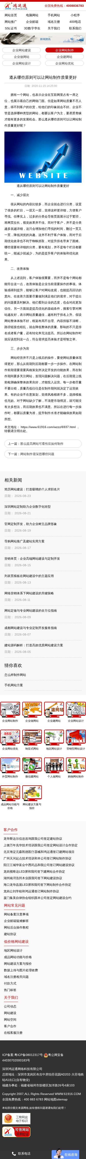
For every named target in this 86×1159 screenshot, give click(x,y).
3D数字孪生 (32, 28)
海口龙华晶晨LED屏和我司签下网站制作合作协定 (37, 884)
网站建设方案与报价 (18, 963)
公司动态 (10, 1006)
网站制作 (72, 333)
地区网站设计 (13, 950)
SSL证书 (11, 28)
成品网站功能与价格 (18, 957)
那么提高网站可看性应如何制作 (42, 443)
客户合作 (10, 1026)
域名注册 (54, 21)
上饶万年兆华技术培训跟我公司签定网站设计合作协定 (41, 845)
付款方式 (10, 983)
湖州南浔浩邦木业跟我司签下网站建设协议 (33, 878)
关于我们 (54, 28)
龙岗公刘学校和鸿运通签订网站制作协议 (31, 891)
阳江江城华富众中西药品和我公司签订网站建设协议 (39, 865)
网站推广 (11, 21)
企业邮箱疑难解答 (16, 921)
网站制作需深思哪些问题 (37, 454)
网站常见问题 (14, 905)
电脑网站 (32, 15)
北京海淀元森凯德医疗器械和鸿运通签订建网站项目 (39, 852)
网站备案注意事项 (16, 914)
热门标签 (10, 990)
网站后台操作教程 (16, 927)
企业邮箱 (32, 21)
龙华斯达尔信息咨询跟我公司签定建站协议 (33, 838)
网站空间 (10, 1019)
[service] (65, 1153)
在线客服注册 (13, 1032)
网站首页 (11, 15)
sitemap (61, 1099)
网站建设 (10, 1013)
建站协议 (10, 934)
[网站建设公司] (16, 6)
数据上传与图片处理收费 (21, 970)
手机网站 (54, 15)
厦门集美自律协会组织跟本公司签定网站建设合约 (37, 898)
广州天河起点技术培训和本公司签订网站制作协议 (37, 858)
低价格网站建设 (16, 941)
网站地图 (50, 1099)
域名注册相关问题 (16, 977)
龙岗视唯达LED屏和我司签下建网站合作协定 (34, 871)
